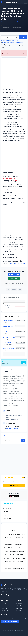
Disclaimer (25, 633)
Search (23, 37)
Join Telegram (15, 274)
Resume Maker (8, 518)
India (12, 40)
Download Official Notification (17, 263)
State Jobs (3, 603)
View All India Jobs (13, 354)
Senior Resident (7, 304)
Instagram (7, 283)
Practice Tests (18, 608)
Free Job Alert (18, 603)
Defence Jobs (4, 608)
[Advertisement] (14, 73)
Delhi (16, 40)
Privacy (19, 633)
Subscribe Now (14, 485)
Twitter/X (14, 283)
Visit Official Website (11, 428)
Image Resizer (7, 508)
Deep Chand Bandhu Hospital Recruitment (13, 42)
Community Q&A (19, 610)
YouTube (22, 283)
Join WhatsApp (15, 278)
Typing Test (7, 511)
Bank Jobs (3, 606)
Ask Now (24, 362)
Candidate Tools (19, 606)
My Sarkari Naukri (10, 2)
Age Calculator (8, 515)
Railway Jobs (4, 610)
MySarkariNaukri (5, 40)
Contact (13, 633)
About (8, 633)
